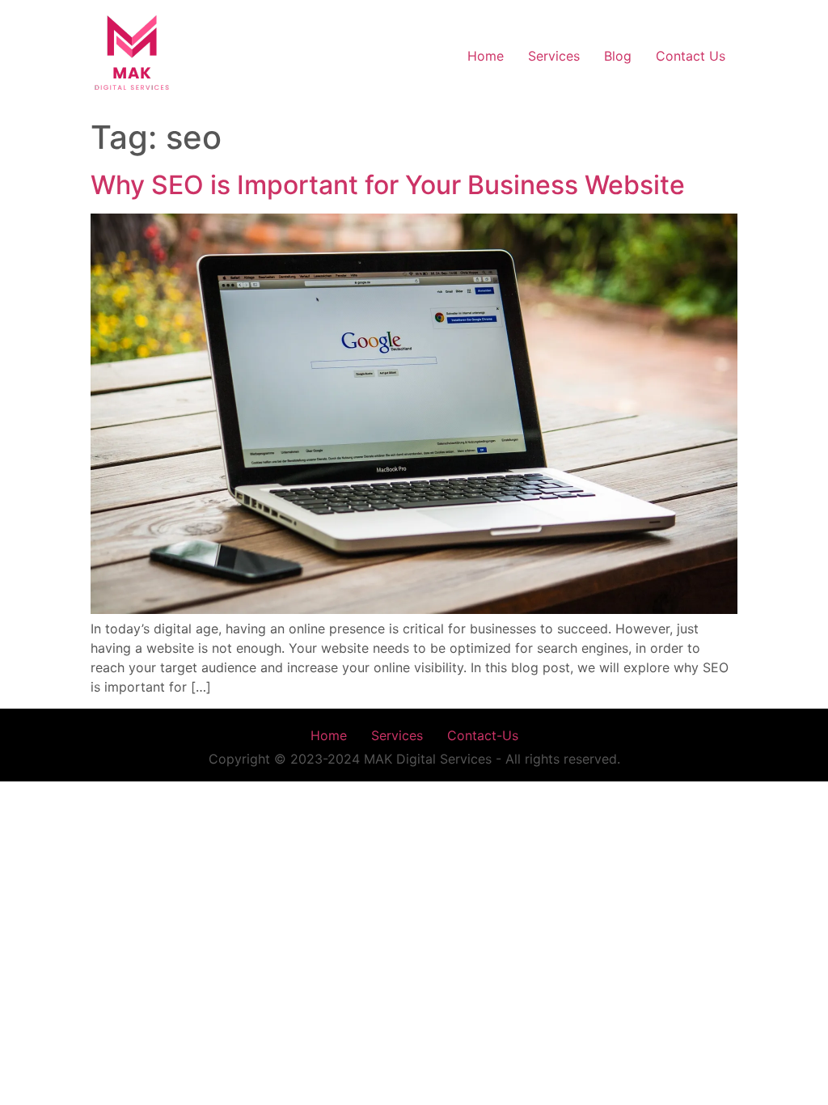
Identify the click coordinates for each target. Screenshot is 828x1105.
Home (485, 56)
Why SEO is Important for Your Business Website (388, 185)
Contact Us (690, 56)
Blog (618, 56)
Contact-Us (482, 735)
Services (554, 56)
